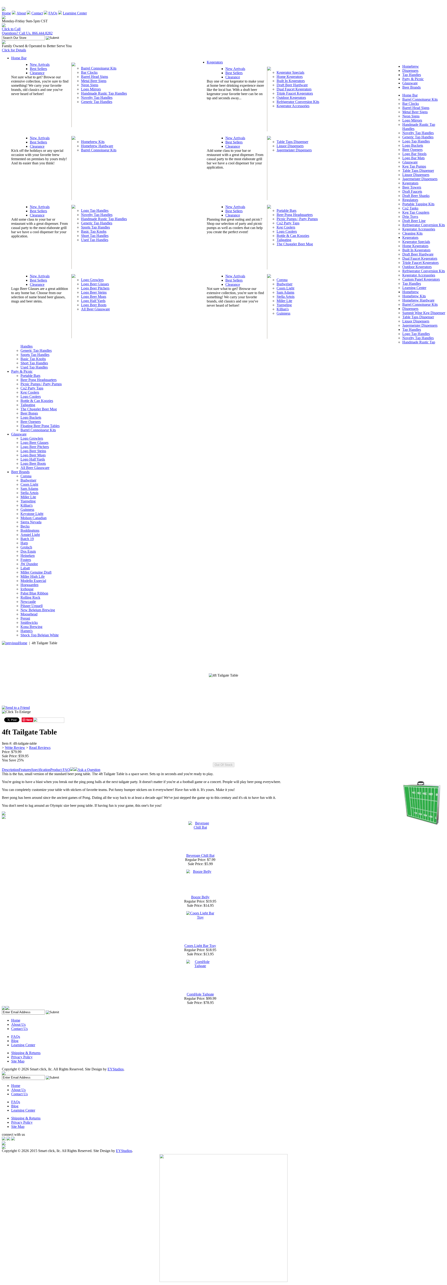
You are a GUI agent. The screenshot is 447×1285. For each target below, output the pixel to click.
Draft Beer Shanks (416, 196)
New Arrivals (40, 64)
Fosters (25, 560)
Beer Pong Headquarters (295, 215)
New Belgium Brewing (37, 610)
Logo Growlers (92, 280)
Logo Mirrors (91, 89)
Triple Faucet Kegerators (295, 93)
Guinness (283, 313)
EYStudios (116, 1069)
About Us (18, 1024)
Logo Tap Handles (94, 211)
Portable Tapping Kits (418, 204)
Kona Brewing (31, 627)
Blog (14, 1041)
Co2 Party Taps (288, 223)
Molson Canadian (33, 518)
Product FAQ (60, 770)
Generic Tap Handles (96, 102)
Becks (25, 526)
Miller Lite (284, 301)
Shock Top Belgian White (39, 635)
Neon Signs (89, 85)
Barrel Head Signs (94, 77)
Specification (40, 770)
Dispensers (410, 71)
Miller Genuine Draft (35, 572)
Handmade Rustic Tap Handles (104, 93)
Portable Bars (286, 211)
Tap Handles (411, 75)
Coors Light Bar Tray (200, 946)
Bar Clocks (89, 72)
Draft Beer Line (414, 221)
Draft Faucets (412, 191)
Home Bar (19, 58)
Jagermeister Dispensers (294, 150)
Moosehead (28, 614)
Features (25, 770)
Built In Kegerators (291, 81)
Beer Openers (412, 150)
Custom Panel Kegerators (421, 279)
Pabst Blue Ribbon (34, 593)
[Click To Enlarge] (46, 713)
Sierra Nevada (30, 522)
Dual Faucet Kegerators (294, 89)
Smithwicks (29, 622)
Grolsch (26, 547)
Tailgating (284, 240)
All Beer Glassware (95, 309)
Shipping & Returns (26, 1053)
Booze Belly (200, 897)
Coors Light (285, 288)
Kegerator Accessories (293, 106)
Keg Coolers (286, 227)
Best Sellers (38, 69)
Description (10, 770)
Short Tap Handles (94, 236)
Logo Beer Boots (93, 305)
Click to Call (11, 29)
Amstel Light (30, 535)
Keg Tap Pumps (414, 166)
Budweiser (284, 284)
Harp (24, 543)
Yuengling (284, 305)
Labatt (25, 568)
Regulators (410, 200)
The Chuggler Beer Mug (295, 244)
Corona (282, 280)
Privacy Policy (22, 1057)
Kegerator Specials (290, 72)
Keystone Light (31, 514)
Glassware (410, 83)
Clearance (37, 73)
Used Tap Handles (94, 240)
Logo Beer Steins (94, 292)
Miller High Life (32, 576)
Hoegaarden (29, 585)
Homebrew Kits (93, 142)
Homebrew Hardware (97, 146)
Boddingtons (29, 530)
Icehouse (27, 589)
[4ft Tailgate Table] (223, 675)
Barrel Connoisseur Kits (98, 68)
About (21, 13)
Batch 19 (27, 539)
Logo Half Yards (93, 301)
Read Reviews (40, 748)
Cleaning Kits (412, 233)
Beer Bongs (29, 413)
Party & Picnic (413, 79)
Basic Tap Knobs (93, 231)
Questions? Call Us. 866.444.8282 (27, 33)
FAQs (52, 13)
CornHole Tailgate (200, 994)
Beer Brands (411, 87)
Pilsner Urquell (31, 606)
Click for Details (14, 50)
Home (6, 13)
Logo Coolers (287, 231)
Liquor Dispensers (290, 146)
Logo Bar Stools (414, 154)
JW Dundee (29, 564)
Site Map (17, 1061)
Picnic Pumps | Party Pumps (297, 219)
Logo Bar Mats (413, 158)
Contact (37, 13)
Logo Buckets (412, 145)
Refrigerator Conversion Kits (298, 102)
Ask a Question (89, 770)
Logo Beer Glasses (95, 284)
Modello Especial (33, 581)
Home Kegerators (290, 77)
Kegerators (215, 62)
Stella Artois (286, 297)
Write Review (15, 748)
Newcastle (28, 602)
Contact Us (19, 1029)
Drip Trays (410, 217)
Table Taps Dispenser (292, 142)
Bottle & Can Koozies (293, 236)
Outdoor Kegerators (291, 98)
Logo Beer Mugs (93, 297)
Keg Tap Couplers (415, 212)
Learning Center (75, 13)
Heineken (27, 556)
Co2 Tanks (410, 208)
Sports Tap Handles (95, 227)
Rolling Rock (30, 597)
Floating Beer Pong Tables (40, 426)
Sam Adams (285, 292)
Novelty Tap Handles (96, 98)
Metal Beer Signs (93, 81)
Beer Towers (411, 187)
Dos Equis (28, 551)
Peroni (25, 618)
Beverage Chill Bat (200, 855)
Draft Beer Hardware (292, 85)
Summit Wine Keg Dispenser (423, 313)
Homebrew (410, 66)
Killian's (283, 309)
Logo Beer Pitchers (95, 288)
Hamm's (26, 631)
